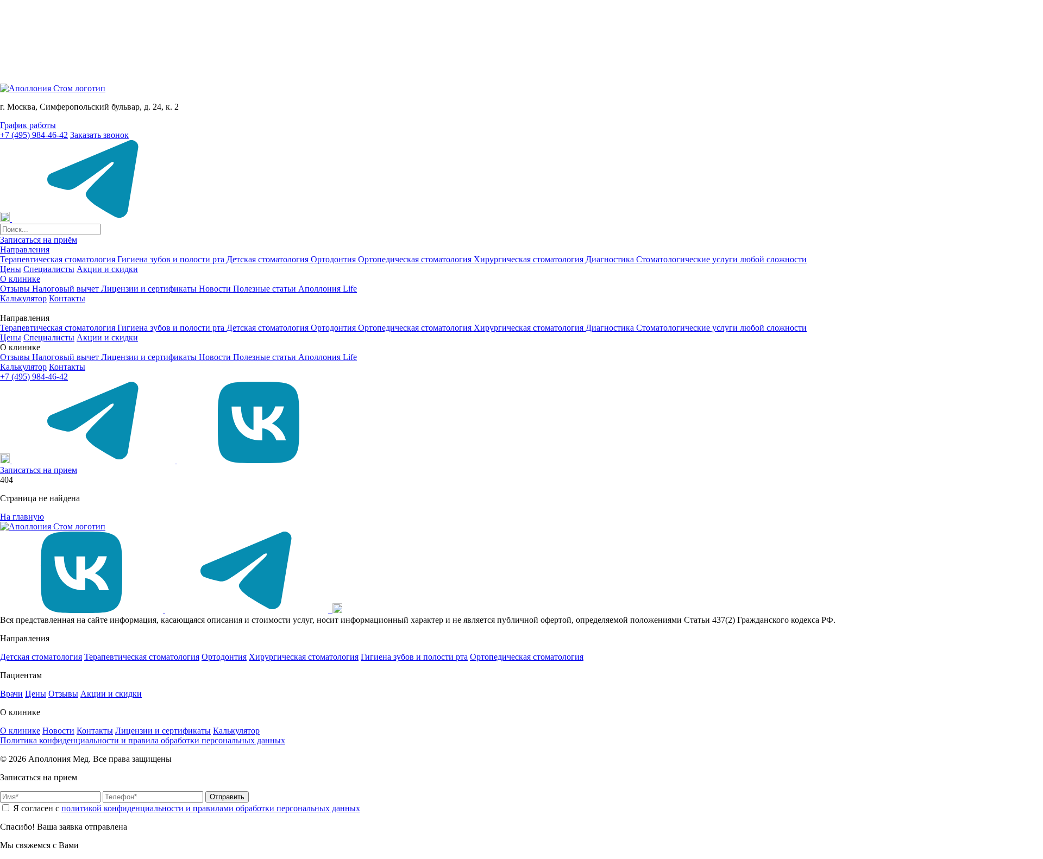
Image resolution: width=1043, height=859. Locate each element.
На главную (22, 516)
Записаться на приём (38, 239)
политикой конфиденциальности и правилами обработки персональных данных (210, 808)
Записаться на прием (38, 470)
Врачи (11, 693)
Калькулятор (23, 298)
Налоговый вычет (66, 288)
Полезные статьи (265, 288)
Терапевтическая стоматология (58, 259)
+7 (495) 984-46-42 (34, 135)
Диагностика (611, 259)
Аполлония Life (327, 288)
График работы (28, 125)
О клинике (20, 278)
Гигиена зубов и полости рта (172, 259)
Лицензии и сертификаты (150, 288)
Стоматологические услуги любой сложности (721, 259)
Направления (24, 249)
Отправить (227, 797)
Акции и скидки (107, 269)
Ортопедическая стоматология (416, 259)
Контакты (67, 298)
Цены (10, 269)
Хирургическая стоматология (530, 259)
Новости (216, 288)
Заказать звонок (99, 135)
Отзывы (16, 288)
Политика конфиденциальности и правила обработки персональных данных (142, 740)
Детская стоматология (269, 259)
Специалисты (48, 269)
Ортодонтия (334, 259)
